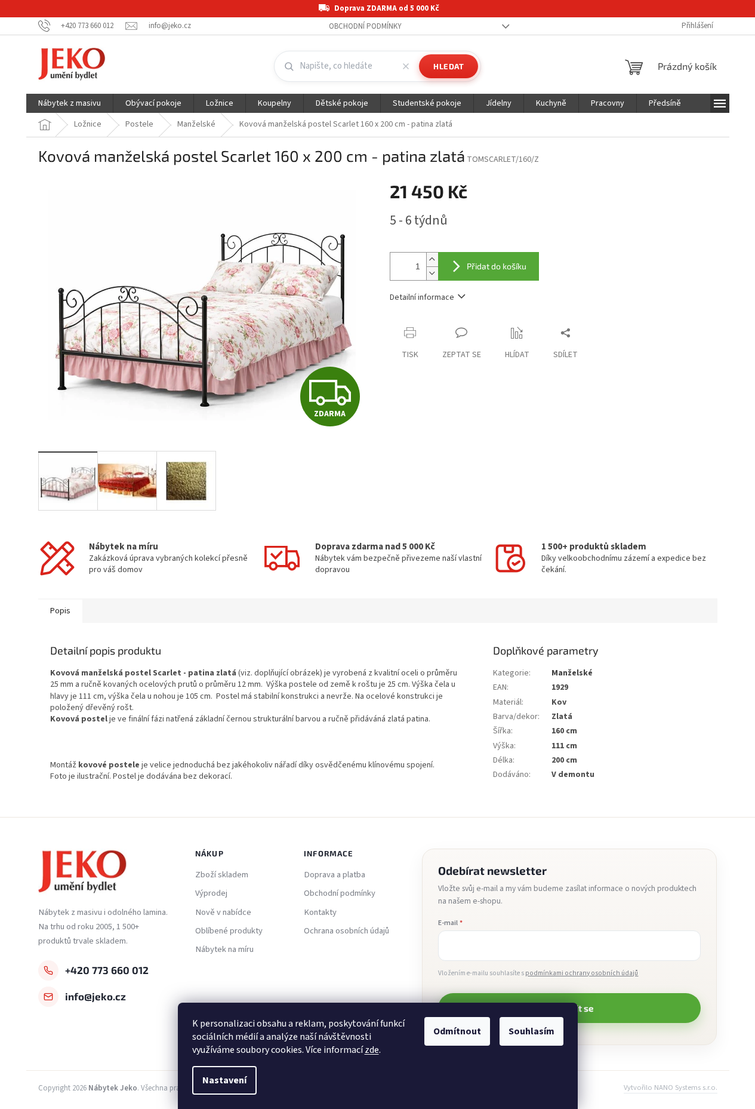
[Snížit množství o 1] (432, 273)
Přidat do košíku (496, 266)
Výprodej (211, 893)
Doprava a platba (334, 875)
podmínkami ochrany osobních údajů (581, 973)
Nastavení (224, 1080)
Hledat (448, 66)
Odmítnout (457, 1031)
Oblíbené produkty (229, 931)
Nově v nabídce (223, 912)
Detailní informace (422, 297)
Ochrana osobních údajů (346, 931)
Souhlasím (531, 1031)
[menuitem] (69, 103)
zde (372, 1049)
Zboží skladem (221, 875)
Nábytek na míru (224, 950)
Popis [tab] (60, 611)
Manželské (572, 673)
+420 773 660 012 (107, 970)
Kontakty (320, 912)
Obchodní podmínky (365, 26)
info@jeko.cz (95, 996)
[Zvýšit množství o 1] (432, 259)
